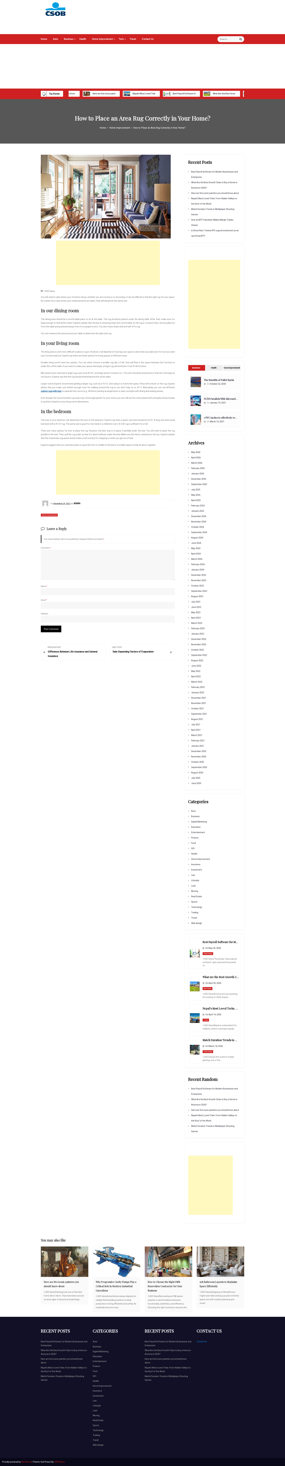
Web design (196, 923)
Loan (193, 886)
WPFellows (60, 1462)
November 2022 (198, 644)
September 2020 (199, 767)
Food (193, 843)
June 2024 (196, 543)
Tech (121, 39)
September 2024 (199, 532)
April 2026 (196, 457)
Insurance (195, 864)
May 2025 (195, 495)
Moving (194, 891)
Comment (46, 548)
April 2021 (196, 730)
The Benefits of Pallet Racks (219, 379)
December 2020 (198, 751)
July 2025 (195, 489)
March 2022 (196, 682)
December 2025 (198, 479)
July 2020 (195, 778)
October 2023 (197, 586)
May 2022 (195, 671)
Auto (55, 39)
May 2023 (195, 612)
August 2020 (197, 772)
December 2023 (198, 575)
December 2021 (198, 698)
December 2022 (198, 639)
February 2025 (198, 505)
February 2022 (198, 687)
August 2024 (197, 537)
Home (44, 39)
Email (44, 600)
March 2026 (196, 463)
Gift (193, 848)
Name (44, 586)
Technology (196, 907)
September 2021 (199, 714)
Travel (133, 39)
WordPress (26, 1462)
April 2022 (196, 676)
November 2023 (198, 580)
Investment (196, 870)
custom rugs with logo (51, 391)
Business (68, 39)
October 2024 (197, 527)
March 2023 (196, 623)
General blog (60, 22)
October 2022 (197, 650)
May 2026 (195, 452)
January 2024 (197, 570)
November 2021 (198, 703)
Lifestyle (195, 880)
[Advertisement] (142, 66)
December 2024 (198, 516)
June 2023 (196, 607)
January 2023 (197, 634)
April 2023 (196, 618)
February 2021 (198, 740)
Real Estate (196, 896)
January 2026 (197, 473)
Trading (194, 912)
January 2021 (197, 746)
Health (82, 39)
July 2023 (195, 602)
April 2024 (196, 553)
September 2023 (199, 591)
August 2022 (197, 660)
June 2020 (196, 783)
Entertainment (198, 832)
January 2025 (197, 511)
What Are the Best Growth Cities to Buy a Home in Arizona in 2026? (221, 93)
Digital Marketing (199, 822)
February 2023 (198, 628)
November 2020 (198, 756)
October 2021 (197, 708)
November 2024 (198, 521)
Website (44, 613)
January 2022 (197, 692)
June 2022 (196, 666)
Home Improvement (102, 39)
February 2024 (198, 564)
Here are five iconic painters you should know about (94, 93)
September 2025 (199, 484)
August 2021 (197, 719)
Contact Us (148, 39)
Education (196, 827)
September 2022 (199, 655)
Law (193, 875)
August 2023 (197, 596)
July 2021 (195, 724)
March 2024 (196, 559)
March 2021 (196, 735)
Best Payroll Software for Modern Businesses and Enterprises (179, 93)
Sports (194, 902)
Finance (194, 838)
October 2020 (197, 762)
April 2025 (196, 500)
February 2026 (198, 468)
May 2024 (195, 548)
